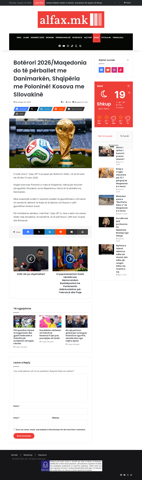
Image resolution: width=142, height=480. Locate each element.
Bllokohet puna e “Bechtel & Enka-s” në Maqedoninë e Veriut (122, 203)
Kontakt (14, 455)
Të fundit (124, 136)
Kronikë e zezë (37, 37)
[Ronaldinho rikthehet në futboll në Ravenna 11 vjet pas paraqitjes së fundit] (50, 321)
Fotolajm (106, 37)
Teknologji (118, 37)
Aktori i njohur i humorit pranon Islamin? (120, 153)
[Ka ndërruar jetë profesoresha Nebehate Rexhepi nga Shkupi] (106, 222)
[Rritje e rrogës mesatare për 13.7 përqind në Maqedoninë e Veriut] (106, 173)
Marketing (28, 455)
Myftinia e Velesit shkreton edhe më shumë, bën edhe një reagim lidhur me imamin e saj (122, 258)
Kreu (19, 37)
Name (16, 406)
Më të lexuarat (105, 136)
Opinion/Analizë (63, 37)
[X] (39, 232)
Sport (96, 37)
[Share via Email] (71, 232)
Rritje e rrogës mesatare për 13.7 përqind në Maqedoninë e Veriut (122, 178)
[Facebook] (28, 232)
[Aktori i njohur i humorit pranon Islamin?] (106, 151)
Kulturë (88, 37)
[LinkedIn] (50, 232)
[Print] (82, 232)
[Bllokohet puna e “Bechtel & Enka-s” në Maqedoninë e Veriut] (106, 200)
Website (55, 418)
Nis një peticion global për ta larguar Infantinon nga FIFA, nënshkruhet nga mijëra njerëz (76, 335)
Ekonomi (50, 37)
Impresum (42, 455)
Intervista (77, 37)
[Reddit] (60, 232)
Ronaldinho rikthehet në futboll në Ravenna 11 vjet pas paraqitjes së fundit (50, 334)
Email (16, 418)
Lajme (26, 37)
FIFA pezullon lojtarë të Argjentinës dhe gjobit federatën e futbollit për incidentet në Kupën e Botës (23, 337)
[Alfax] (71, 19)
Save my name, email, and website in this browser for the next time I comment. (51, 429)
